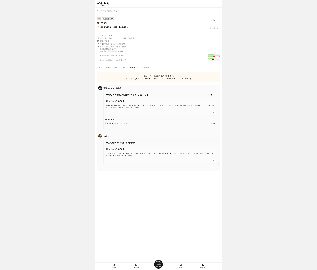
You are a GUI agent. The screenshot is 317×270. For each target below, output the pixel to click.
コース (116, 67)
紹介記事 (146, 67)
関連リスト (134, 67)
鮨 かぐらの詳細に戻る (108, 11)
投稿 (108, 67)
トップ (99, 67)
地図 (124, 67)
